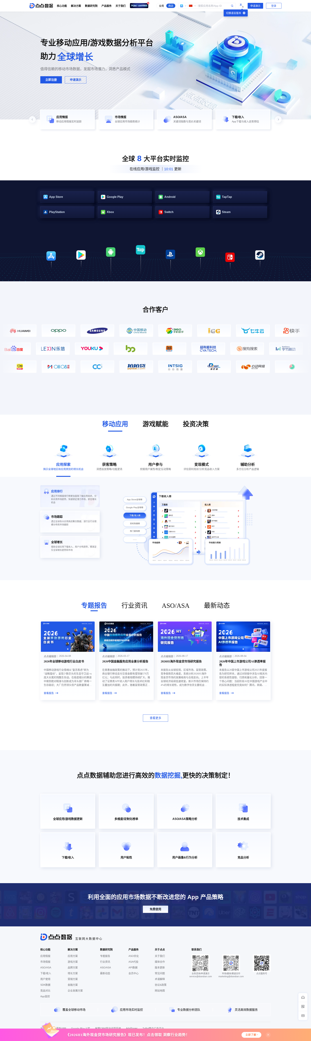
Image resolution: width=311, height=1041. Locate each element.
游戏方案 (73, 961)
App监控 (45, 996)
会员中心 (134, 973)
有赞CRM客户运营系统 (108, 1028)
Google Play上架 (80, 1028)
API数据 (133, 967)
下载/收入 (45, 973)
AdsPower (132, 1028)
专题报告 (105, 956)
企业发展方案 (75, 990)
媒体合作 (160, 961)
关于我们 (160, 956)
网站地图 (160, 990)
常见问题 (160, 973)
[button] (183, 5)
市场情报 (45, 961)
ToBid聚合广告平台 (153, 1028)
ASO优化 (134, 956)
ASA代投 (133, 961)
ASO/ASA (45, 967)
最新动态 (105, 973)
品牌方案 (73, 967)
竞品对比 (45, 990)
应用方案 (73, 956)
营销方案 (73, 979)
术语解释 (160, 979)
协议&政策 (160, 984)
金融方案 (73, 984)
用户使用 (45, 979)
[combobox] (207, 6)
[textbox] (207, 6)
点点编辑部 (50, 656)
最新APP (61, 1028)
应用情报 (45, 956)
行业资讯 (105, 961)
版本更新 (160, 967)
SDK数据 (45, 984)
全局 (161, 5)
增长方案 (73, 973)
